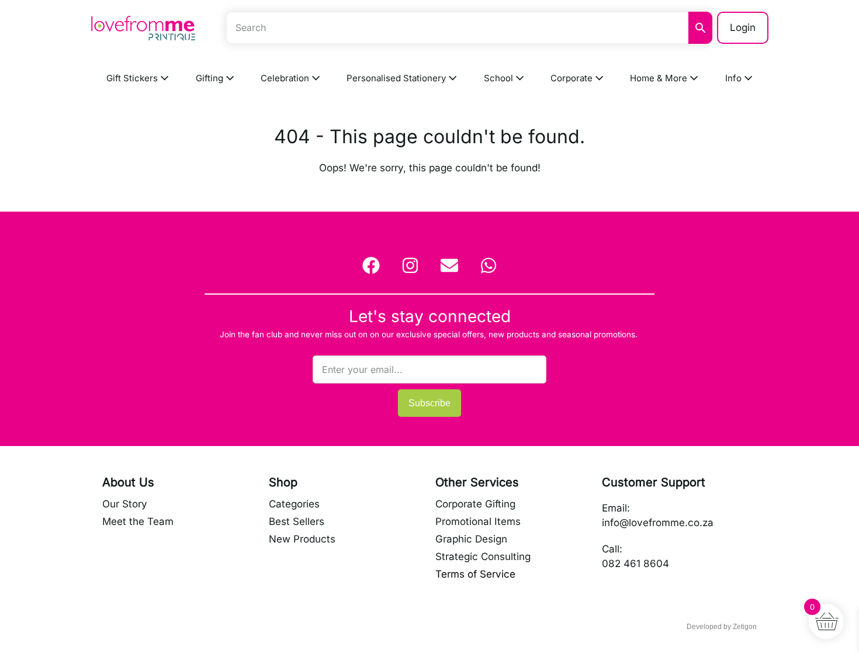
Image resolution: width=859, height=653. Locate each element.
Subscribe (429, 403)
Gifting (211, 78)
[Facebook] (371, 265)
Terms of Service (475, 574)
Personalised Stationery (397, 78)
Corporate (572, 78)
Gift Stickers (133, 78)
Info (734, 78)
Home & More (660, 78)
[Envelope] (449, 265)
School (499, 78)
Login (743, 27)
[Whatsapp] (488, 265)
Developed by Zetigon (722, 627)
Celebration (286, 78)
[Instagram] (410, 265)
